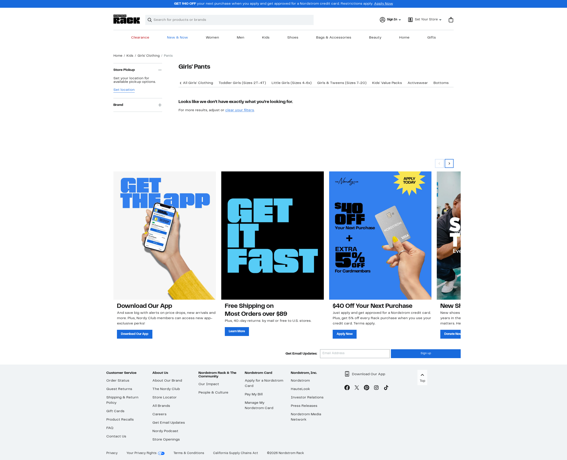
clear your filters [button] (239, 110)
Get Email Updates (168, 422)
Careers (159, 414)
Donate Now (453, 334)
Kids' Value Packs (387, 83)
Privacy (112, 453)
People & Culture (213, 392)
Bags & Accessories (333, 37)
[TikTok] (386, 388)
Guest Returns (119, 389)
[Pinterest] (366, 388)
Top (422, 381)
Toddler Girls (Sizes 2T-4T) (242, 83)
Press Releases (304, 406)
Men (240, 37)
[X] (356, 388)
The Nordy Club (166, 389)
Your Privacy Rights (141, 453)
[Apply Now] (380, 235)
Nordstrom (300, 380)
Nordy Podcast (165, 431)
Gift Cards (115, 411)
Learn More (237, 331)
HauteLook (300, 389)
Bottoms (441, 83)
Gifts (431, 37)
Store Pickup (124, 70)
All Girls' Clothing (198, 83)
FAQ (109, 428)
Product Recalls (120, 419)
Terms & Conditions (188, 453)
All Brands (161, 406)
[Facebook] (347, 388)
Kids (266, 37)
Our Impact (208, 384)
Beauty (375, 37)
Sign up (426, 353)
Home (404, 37)
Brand (118, 105)
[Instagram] (376, 388)
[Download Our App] (164, 235)
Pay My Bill (254, 394)
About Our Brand (167, 380)
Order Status (117, 380)
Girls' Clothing (149, 55)
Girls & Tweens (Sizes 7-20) (342, 83)
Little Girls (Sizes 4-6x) (292, 83)
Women (212, 37)
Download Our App (134, 334)
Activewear (418, 83)
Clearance (140, 37)
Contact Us (116, 436)
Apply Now (383, 3)
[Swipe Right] (449, 163)
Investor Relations (307, 397)
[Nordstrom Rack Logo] (126, 19)
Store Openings (166, 439)
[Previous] (180, 82)
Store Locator (164, 397)
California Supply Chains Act (235, 453)
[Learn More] (272, 235)
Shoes (292, 37)
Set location (124, 89)
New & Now (177, 37)
